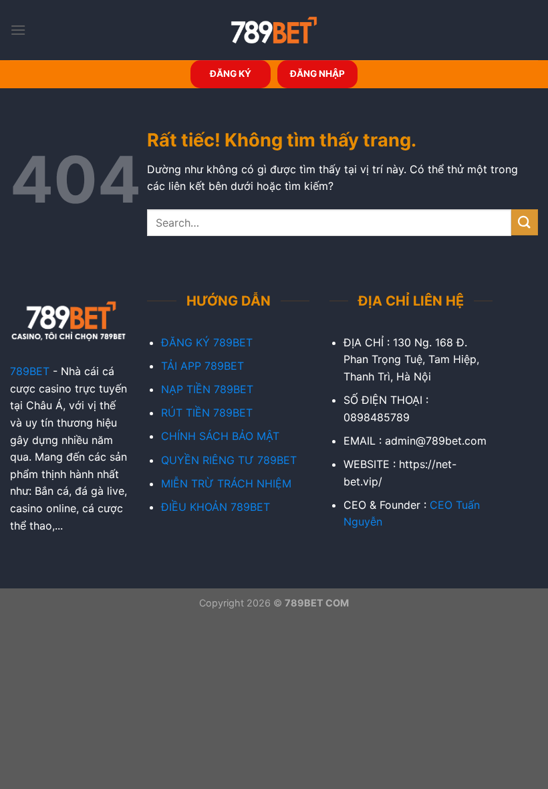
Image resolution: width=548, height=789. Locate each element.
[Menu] (18, 29)
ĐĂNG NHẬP (317, 73)
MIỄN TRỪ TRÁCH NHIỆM (226, 483)
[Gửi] (524, 222)
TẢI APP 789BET (202, 365)
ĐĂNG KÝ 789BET (207, 342)
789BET (29, 371)
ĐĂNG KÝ (230, 73)
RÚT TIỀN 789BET (207, 412)
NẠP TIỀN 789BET (207, 389)
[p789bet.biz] (274, 30)
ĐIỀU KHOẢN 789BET (215, 507)
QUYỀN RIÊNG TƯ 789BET (229, 460)
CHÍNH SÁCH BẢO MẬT (220, 436)
